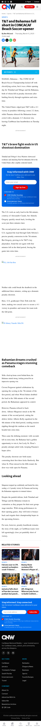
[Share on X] (7, 40)
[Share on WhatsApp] (10, 40)
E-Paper (28, 2)
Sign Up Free (20, 187)
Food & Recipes (27, 677)
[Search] (22, 7)
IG (13, 653)
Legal (24, 681)
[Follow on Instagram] (14, 40)
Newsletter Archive (9, 704)
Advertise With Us (8, 697)
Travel (4, 681)
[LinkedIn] (11, 2)
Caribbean (5, 663)
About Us (5, 690)
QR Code (7, 707)
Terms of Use (26, 718)
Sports (9, 14)
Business (25, 670)
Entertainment (7, 677)
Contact (36, 2)
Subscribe (29, 7)
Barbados (25, 663)
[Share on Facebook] (3, 40)
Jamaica (5, 667)
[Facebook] (2, 2)
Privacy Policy (15, 718)
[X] (8, 2)
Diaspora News (27, 667)
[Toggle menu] (37, 7)
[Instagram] (5, 2)
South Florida (7, 674)
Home (4, 14)
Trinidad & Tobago (9, 670)
